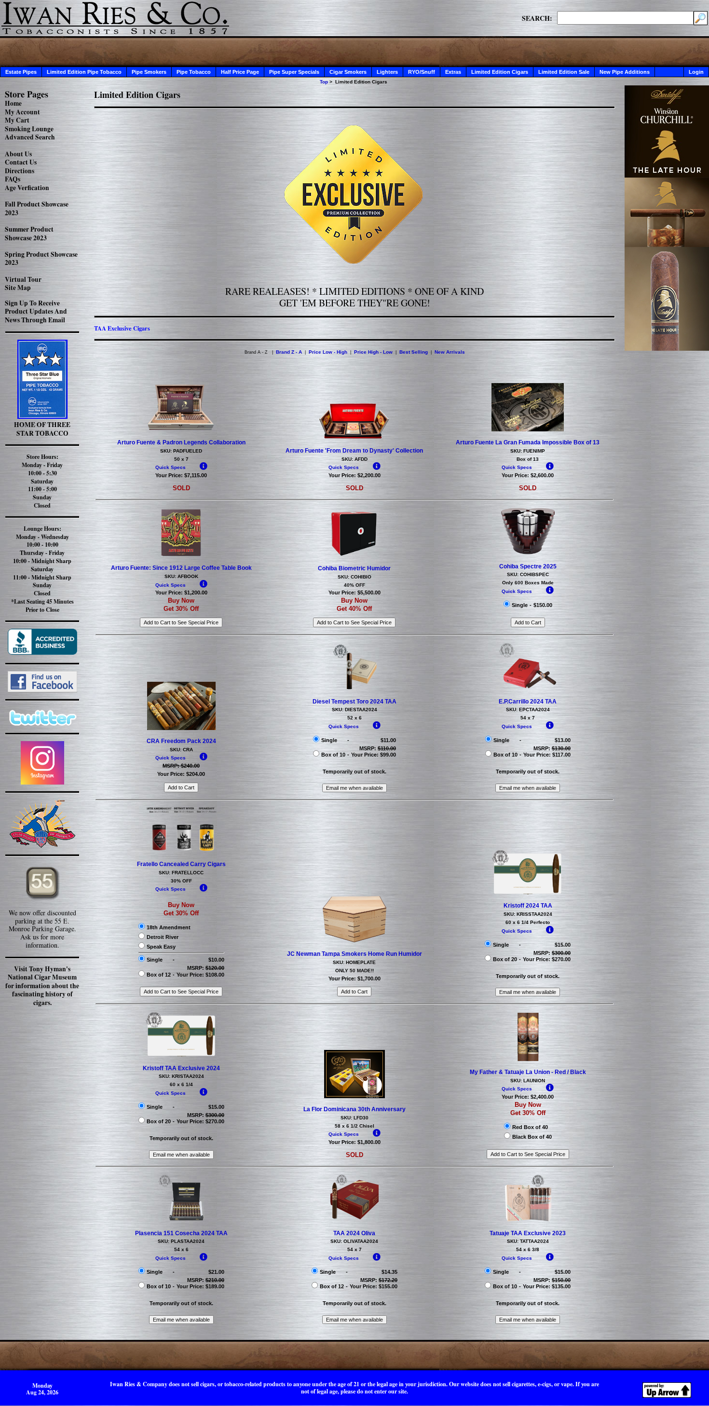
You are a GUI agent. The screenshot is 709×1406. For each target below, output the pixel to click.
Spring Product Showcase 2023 (41, 258)
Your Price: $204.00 (181, 774)
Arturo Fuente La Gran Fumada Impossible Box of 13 (528, 442)
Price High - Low (373, 352)
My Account (22, 112)
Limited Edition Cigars (499, 72)
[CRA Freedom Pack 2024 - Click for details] (181, 728)
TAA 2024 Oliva (354, 1233)
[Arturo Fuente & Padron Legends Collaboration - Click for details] (181, 429)
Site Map (18, 287)
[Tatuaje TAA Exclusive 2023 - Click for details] (528, 1220)
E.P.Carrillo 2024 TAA (528, 701)
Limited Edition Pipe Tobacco (84, 72)
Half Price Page (240, 72)
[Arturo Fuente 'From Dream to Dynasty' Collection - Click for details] (354, 437)
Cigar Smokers (348, 72)
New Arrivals (450, 352)
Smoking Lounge (29, 129)
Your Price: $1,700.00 (354, 978)
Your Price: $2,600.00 (528, 475)
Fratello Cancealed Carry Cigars (181, 864)
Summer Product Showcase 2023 (29, 233)
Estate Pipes (21, 72)
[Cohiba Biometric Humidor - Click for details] (354, 555)
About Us (18, 154)
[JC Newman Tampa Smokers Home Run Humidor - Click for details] (354, 941)
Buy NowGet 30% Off (181, 604)
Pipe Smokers (149, 72)
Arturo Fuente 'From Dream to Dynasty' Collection (354, 450)
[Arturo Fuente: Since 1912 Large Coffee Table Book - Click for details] (181, 554)
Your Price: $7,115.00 (181, 475)
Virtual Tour (23, 279)
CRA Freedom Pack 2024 (181, 741)
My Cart (17, 120)
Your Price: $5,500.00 (354, 592)
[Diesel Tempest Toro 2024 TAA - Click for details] (354, 688)
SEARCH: (537, 18)
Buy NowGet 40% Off (354, 604)
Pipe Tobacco (194, 72)
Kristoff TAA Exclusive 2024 (181, 1068)
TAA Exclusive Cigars (122, 328)
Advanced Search (30, 137)
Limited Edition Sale (563, 72)
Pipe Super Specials (294, 72)
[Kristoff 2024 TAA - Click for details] (527, 893)
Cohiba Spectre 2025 (528, 566)
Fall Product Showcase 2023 (36, 208)
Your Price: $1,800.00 (354, 1142)
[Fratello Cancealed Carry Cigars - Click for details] (181, 851)
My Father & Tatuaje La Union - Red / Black (528, 1072)
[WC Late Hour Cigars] (667, 348)
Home (13, 103)
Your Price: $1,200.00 (181, 592)
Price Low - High (328, 352)
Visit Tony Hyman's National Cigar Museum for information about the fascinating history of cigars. (42, 985)
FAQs (12, 179)
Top (324, 81)
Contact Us (21, 162)
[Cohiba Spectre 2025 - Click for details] (528, 553)
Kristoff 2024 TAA (528, 905)
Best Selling (413, 352)
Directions (19, 171)
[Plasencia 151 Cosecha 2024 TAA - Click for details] (181, 1220)
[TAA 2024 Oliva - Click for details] (354, 1220)
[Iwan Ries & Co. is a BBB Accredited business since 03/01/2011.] (42, 652)
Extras (453, 72)
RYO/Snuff (421, 72)
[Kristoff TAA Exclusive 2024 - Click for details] (181, 1055)
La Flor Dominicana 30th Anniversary (354, 1109)
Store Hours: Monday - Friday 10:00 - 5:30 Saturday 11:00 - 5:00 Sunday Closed (42, 481)
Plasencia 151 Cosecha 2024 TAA (181, 1233)
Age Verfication (27, 188)
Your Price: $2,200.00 (354, 475)
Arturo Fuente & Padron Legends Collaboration (181, 442)
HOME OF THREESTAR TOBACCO (42, 429)
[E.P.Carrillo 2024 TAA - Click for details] (528, 688)
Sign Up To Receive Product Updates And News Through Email (36, 311)
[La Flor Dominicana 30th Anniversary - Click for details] (354, 1096)
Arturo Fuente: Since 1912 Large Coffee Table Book (181, 568)
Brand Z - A (289, 352)
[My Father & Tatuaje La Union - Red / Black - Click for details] (528, 1059)
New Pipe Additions (625, 72)
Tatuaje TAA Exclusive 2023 (528, 1233)
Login (696, 72)
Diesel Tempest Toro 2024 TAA (354, 701)
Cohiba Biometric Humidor (354, 568)
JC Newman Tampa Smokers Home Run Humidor (354, 954)
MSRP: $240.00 (181, 766)
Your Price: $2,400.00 (528, 1097)
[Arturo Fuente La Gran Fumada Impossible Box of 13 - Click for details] (527, 429)
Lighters (387, 72)
